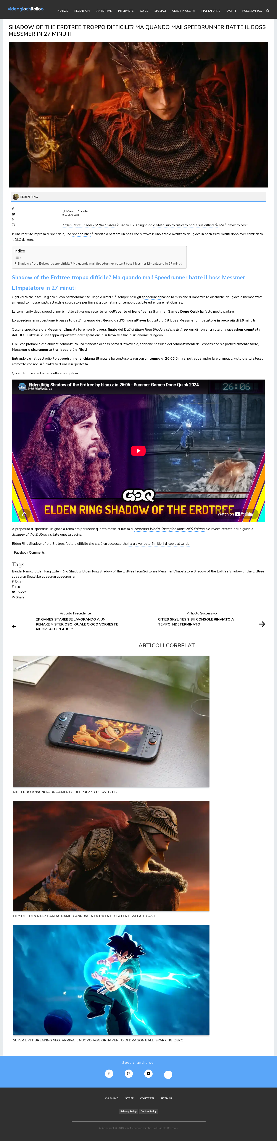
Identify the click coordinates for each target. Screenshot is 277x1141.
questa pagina (70, 534)
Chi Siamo (112, 1098)
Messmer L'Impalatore (175, 571)
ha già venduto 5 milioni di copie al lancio (159, 543)
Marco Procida (77, 211)
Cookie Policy (148, 1111)
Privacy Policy (129, 1111)
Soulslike (34, 576)
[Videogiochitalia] (25, 9)
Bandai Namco (23, 571)
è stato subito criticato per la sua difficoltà (185, 225)
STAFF (129, 1098)
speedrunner (81, 234)
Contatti (147, 1098)
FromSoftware (146, 571)
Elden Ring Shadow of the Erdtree (108, 571)
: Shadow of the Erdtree (97, 225)
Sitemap (166, 1098)
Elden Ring (71, 225)
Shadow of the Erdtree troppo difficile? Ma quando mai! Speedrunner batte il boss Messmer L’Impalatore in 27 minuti (100, 263)
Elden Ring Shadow (66, 571)
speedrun (49, 576)
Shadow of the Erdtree (211, 571)
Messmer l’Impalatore (197, 320)
